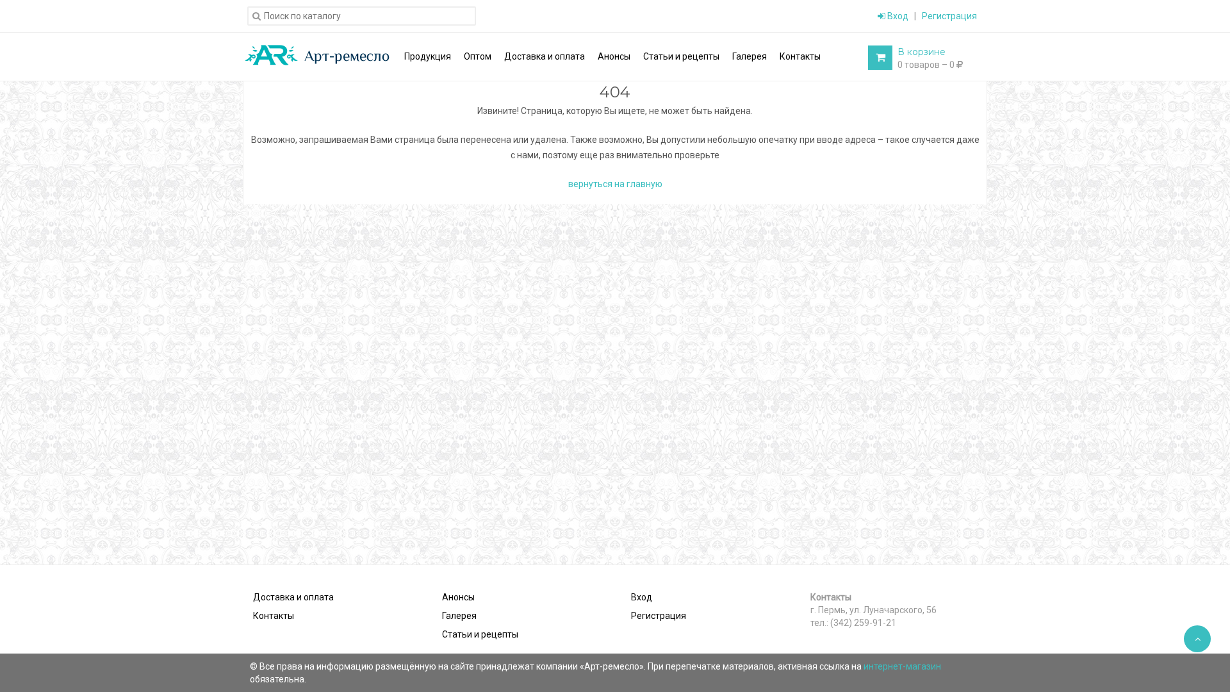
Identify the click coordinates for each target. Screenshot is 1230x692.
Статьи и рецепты (480, 634)
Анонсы (458, 597)
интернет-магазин (902, 666)
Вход (896, 16)
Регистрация (949, 16)
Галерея (459, 616)
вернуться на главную (615, 184)
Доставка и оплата (293, 597)
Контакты (273, 616)
